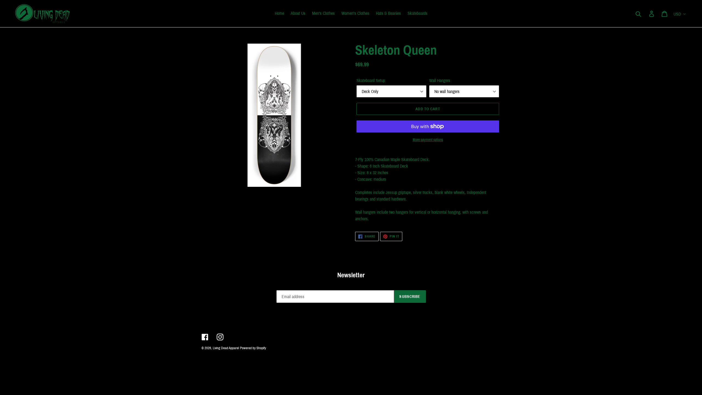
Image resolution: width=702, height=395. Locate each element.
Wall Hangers (439, 80)
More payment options (428, 140)
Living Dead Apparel (226, 348)
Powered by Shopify (253, 348)
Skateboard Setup (370, 80)
